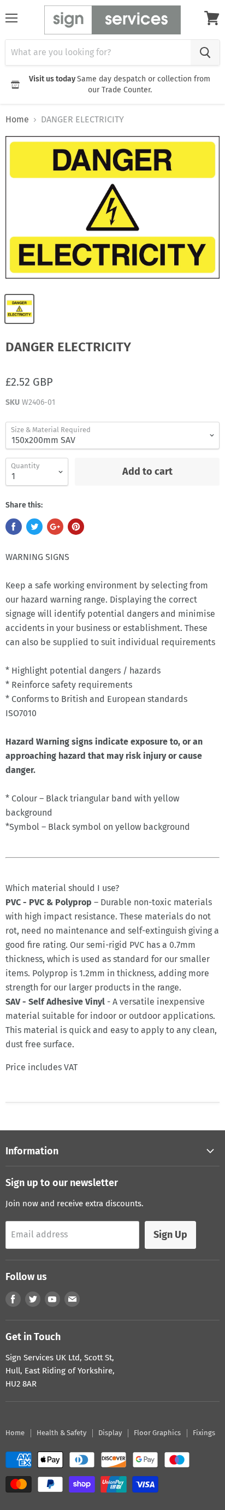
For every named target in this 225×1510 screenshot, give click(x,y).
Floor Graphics (157, 1433)
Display (110, 1433)
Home (17, 120)
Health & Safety (61, 1433)
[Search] (205, 52)
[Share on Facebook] (13, 526)
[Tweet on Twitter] (34, 526)
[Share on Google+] (55, 526)
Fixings (204, 1433)
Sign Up (170, 1235)
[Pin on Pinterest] (76, 526)
